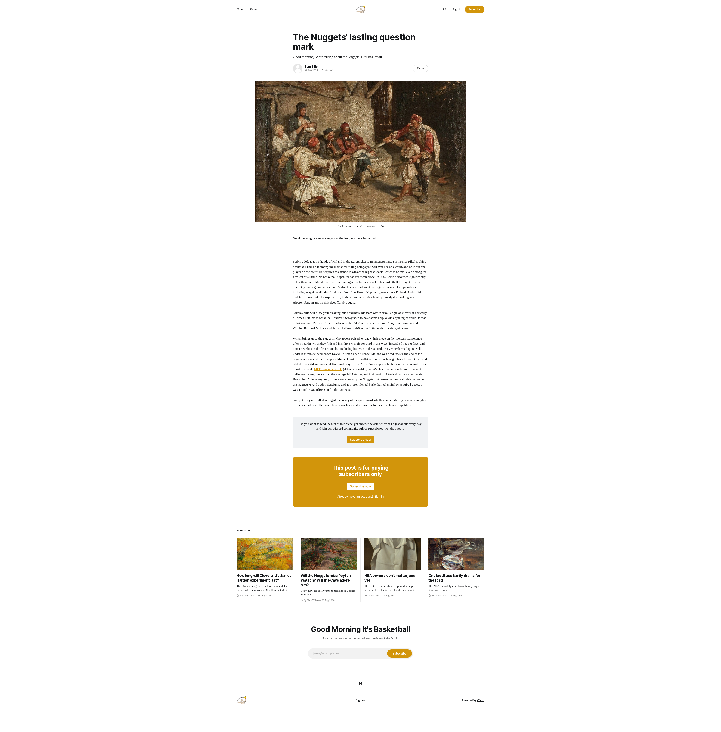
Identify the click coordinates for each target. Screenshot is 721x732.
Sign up (360, 700)
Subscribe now (360, 439)
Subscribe (474, 9)
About (253, 9)
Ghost (480, 700)
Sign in (457, 9)
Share (420, 68)
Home (240, 9)
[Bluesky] (360, 683)
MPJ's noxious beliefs (328, 369)
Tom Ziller (312, 66)
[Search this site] (445, 9)
